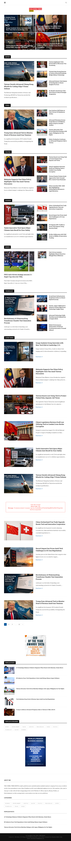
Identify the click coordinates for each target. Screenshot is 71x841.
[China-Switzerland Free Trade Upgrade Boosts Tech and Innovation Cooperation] (42, 208)
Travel (24, 726)
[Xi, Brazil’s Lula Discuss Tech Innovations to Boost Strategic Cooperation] (42, 93)
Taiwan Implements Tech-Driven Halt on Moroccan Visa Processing (57, 63)
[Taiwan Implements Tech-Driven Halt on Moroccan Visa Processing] (42, 64)
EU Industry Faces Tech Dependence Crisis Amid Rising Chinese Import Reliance (37, 678)
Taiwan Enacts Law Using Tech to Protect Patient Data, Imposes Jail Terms (19, 46)
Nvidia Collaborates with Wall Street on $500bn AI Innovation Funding (58, 236)
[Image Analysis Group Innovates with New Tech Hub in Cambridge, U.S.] (19, 23)
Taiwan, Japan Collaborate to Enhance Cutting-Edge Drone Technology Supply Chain (57, 307)
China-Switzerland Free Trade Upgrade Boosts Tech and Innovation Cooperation (57, 207)
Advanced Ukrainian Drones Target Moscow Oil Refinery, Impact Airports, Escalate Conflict (57, 122)
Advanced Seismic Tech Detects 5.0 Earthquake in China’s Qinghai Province (58, 82)
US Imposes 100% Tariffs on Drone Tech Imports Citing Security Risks (57, 226)
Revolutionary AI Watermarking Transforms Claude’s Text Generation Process (17, 320)
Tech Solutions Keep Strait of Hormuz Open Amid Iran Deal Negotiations (35, 699)
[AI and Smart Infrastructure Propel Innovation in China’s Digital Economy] (42, 298)
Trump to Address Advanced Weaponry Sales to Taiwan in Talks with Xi (35, 709)
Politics (55, 726)
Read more (39, 356)
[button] (7, 32)
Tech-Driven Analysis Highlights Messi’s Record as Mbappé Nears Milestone (57, 253)
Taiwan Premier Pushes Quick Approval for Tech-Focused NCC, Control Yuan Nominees (57, 177)
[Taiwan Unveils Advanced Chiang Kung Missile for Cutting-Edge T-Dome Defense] (19, 71)
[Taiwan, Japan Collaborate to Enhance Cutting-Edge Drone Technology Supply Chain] (42, 308)
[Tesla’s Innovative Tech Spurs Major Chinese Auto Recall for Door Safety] (19, 215)
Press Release (40, 726)
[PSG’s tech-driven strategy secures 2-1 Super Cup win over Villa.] (19, 261)
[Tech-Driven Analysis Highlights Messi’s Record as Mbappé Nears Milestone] (42, 254)
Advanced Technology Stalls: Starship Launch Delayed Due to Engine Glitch (57, 317)
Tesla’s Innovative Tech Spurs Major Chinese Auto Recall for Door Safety (17, 229)
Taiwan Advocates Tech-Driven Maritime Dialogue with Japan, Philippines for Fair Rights (58, 132)
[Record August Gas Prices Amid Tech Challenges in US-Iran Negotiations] (42, 217)
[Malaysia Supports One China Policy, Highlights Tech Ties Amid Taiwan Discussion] (51, 23)
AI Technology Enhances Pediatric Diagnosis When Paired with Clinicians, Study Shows (39, 667)
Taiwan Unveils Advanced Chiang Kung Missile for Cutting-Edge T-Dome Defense (18, 86)
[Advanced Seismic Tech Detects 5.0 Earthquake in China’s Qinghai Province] (42, 83)
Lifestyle (31, 726)
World (48, 726)
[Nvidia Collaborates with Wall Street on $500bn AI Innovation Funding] (42, 237)
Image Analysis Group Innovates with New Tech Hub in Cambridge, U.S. (18, 29)
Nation (16, 729)
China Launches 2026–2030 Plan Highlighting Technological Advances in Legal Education (57, 188)
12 (19, 624)
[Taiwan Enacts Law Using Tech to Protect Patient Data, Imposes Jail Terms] (19, 41)
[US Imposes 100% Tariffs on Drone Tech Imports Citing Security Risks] (42, 227)
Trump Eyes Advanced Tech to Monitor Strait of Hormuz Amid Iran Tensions (18, 134)
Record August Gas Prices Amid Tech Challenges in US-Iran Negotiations (58, 216)
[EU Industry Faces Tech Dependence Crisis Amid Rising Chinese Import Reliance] (9, 680)
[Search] (66, 2)
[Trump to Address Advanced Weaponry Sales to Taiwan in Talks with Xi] (9, 712)
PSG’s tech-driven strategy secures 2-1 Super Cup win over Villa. (18, 276)
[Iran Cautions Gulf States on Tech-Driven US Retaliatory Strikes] (42, 113)
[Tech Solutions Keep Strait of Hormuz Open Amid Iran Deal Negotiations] (9, 701)
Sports (7, 726)
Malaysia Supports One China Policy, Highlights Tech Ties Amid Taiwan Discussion (49, 28)
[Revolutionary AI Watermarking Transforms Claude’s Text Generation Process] (19, 305)
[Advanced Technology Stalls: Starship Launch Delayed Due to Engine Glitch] (42, 317)
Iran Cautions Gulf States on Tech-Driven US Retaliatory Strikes (57, 112)
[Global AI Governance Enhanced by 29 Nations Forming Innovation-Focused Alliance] (42, 327)
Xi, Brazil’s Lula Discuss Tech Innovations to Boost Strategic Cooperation (57, 92)
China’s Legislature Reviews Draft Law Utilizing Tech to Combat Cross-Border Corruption (50, 45)
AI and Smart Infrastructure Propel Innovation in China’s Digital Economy (57, 297)
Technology (8, 729)
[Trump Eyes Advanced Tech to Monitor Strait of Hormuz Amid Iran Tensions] (19, 120)
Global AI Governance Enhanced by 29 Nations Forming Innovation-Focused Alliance (57, 327)
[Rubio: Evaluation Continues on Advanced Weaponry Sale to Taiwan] (42, 141)
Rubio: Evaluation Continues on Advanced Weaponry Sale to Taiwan (58, 140)
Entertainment (15, 726)
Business (23, 729)
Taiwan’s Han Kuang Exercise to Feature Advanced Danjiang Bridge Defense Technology (57, 73)
